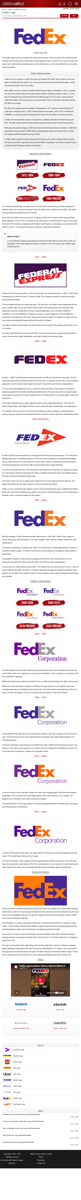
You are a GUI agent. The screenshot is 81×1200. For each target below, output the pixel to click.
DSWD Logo (17, 1080)
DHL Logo (16, 1068)
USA (25, 16)
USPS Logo (17, 1086)
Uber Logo (16, 1074)
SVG (74, 16)
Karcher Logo (18, 1056)
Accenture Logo (18, 1050)
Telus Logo (17, 1092)
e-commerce (6, 16)
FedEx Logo (17, 1098)
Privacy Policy (41, 1154)
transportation (17, 16)
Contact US (41, 1163)
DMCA (32, 1154)
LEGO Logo (17, 1062)
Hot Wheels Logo (19, 1104)
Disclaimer (41, 1160)
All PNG (64, 16)
